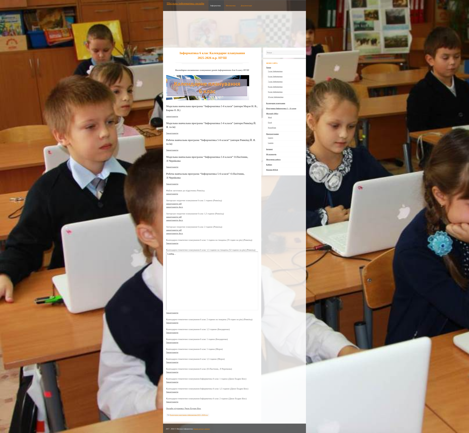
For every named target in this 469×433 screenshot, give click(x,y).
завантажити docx (174, 207)
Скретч (270, 138)
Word (270, 117)
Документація (246, 6)
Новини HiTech (272, 170)
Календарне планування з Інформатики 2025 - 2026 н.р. (189, 415)
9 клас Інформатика (275, 92)
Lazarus (270, 143)
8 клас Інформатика (275, 87)
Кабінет (269, 165)
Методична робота (273, 159)
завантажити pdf (174, 204)
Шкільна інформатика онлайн (185, 3)
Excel (270, 122)
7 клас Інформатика (275, 82)
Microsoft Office (272, 114)
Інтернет (269, 149)
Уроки (268, 68)
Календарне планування (275, 103)
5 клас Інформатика (275, 71)
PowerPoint (272, 128)
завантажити (172, 116)
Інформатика (215, 6)
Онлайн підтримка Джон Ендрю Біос (183, 408)
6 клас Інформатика (275, 76)
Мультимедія (271, 154)
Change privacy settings (201, 429)
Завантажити (172, 133)
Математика (231, 6)
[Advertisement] (234, 29)
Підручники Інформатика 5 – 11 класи (281, 108)
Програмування (272, 134)
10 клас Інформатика (275, 97)
